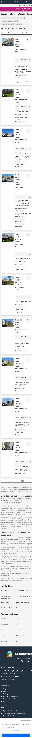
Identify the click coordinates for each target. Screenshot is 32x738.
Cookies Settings (16, 730)
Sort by (4, 33)
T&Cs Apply (24, 10)
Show (23, 33)
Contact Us (28, 1)
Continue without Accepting (26, 720)
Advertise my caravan (19, 1)
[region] (16, 728)
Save (29, 39)
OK (16, 735)
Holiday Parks (22, 5)
